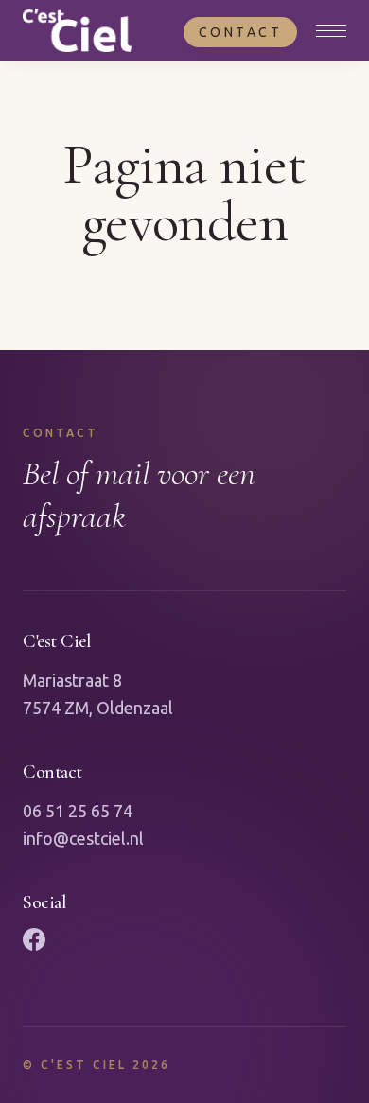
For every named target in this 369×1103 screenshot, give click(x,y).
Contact (241, 32)
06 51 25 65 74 (77, 810)
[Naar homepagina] (77, 30)
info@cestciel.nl (83, 838)
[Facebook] (34, 939)
